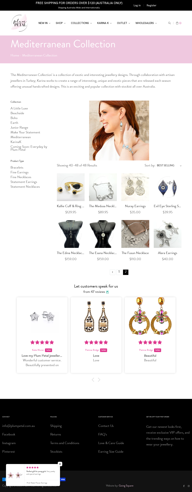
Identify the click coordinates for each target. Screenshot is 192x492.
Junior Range (19, 128)
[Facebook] (184, 486)
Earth (14, 123)
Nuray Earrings (135, 206)
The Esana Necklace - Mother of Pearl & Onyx (103, 253)
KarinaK (15, 142)
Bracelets (16, 168)
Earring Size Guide (110, 452)
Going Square (126, 486)
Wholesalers (145, 23)
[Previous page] (112, 272)
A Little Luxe (19, 108)
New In (43, 23)
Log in (137, 5)
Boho (14, 118)
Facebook (8, 434)
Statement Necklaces (25, 187)
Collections (80, 23)
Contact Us (106, 426)
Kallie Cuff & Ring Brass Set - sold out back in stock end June (71, 206)
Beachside (17, 113)
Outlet (122, 23)
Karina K (103, 23)
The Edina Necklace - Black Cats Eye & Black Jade (71, 253)
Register (151, 5)
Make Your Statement (25, 132)
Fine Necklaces (20, 177)
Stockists (56, 452)
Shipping (56, 426)
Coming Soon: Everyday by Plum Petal (28, 148)
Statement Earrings (23, 182)
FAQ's (102, 434)
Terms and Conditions (64, 443)
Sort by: (150, 165)
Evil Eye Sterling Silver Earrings (168, 206)
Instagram (9, 443)
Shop (59, 23)
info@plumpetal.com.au (18, 426)
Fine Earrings (19, 172)
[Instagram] (189, 486)
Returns (55, 434)
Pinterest (8, 452)
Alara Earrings (167, 253)
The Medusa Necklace (103, 206)
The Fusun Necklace (135, 253)
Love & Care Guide (111, 443)
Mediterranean (20, 137)
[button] (169, 23)
